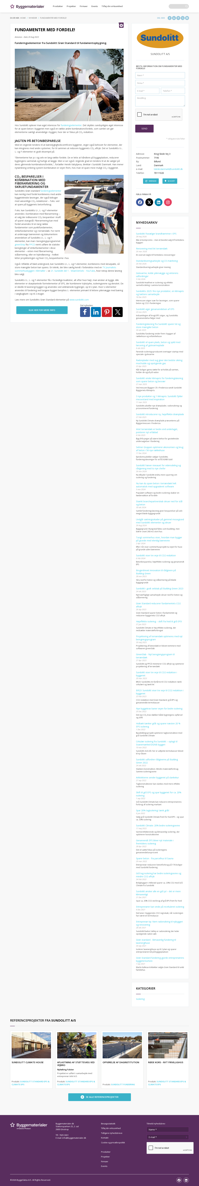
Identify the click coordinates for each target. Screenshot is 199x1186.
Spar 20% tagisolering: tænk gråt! (152, 810)
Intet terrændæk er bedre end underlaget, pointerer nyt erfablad (157, 431)
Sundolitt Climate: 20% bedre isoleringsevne (158, 825)
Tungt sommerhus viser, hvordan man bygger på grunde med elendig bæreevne (159, 539)
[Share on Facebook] (170, 18)
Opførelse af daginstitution (121, 1062)
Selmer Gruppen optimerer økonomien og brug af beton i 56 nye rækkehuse (159, 449)
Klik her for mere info (42, 310)
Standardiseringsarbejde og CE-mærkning (157, 260)
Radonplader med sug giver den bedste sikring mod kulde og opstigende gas (159, 362)
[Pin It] (178, 18)
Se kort (171, 181)
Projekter (71, 6)
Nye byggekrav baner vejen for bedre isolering (159, 708)
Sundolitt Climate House (28, 1062)
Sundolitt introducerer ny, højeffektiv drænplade (160, 414)
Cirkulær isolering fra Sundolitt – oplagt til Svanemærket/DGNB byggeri (156, 743)
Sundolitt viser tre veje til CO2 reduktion (156, 555)
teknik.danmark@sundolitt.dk (168, 169)
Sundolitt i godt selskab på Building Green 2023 (159, 588)
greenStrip (20, 244)
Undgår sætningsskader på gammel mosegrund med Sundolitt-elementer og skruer (160, 521)
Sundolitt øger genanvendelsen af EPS (155, 309)
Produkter (58, 6)
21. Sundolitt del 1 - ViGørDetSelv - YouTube (73, 270)
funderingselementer (71, 125)
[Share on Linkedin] (174, 18)
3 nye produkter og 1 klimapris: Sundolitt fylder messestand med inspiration (159, 398)
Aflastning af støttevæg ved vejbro (76, 1064)
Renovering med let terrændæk (151, 248)
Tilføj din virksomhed (112, 6)
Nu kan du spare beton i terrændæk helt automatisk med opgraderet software (156, 485)
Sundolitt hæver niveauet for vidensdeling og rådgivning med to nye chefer (158, 467)
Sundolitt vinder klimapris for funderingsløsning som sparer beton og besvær (159, 380)
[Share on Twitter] (183, 18)
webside (152, 181)
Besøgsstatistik (108, 1123)
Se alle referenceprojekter (102, 1096)
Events (94, 6)
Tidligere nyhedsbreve (111, 1133)
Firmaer (84, 6)
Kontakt (104, 1137)
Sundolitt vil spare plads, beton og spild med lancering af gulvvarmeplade (158, 344)
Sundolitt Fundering (123, 1084)
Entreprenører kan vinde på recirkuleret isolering (160, 906)
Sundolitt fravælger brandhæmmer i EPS (156, 233)
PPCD (32, 244)
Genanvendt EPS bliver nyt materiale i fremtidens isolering (155, 842)
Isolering (140, 998)
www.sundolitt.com (79, 299)
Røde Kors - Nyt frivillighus (165, 1062)
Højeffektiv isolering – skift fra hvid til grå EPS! (159, 621)
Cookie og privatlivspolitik (113, 1142)
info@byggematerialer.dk (74, 1137)
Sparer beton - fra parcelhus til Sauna (154, 858)
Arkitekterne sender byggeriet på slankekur (157, 777)
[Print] (187, 18)
